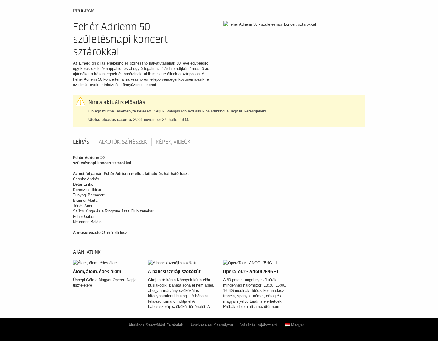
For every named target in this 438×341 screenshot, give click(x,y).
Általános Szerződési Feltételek (155, 325)
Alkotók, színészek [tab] (123, 142)
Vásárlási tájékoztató (258, 325)
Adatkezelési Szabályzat (211, 325)
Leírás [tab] (81, 142)
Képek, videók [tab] (173, 142)
